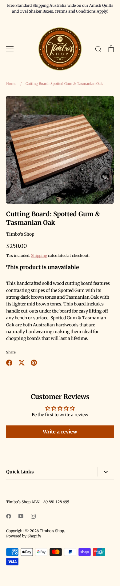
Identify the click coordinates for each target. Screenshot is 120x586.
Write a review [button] (60, 432)
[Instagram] (33, 516)
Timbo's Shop (20, 234)
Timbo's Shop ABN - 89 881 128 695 (37, 502)
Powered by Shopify (23, 536)
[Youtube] (21, 516)
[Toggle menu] (10, 48)
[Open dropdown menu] (106, 471)
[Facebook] (8, 516)
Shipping (39, 255)
